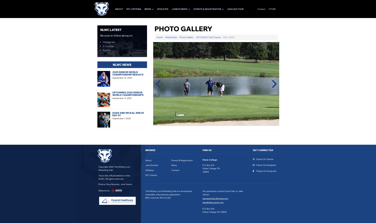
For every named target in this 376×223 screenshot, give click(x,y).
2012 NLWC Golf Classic (208, 37)
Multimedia (171, 37)
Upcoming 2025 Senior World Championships (128, 93)
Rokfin (107, 50)
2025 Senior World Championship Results (127, 73)
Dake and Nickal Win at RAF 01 (128, 114)
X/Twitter (108, 46)
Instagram (109, 42)
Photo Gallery (186, 37)
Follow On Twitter (264, 159)
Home (160, 37)
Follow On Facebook (266, 171)
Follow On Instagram (266, 165)
